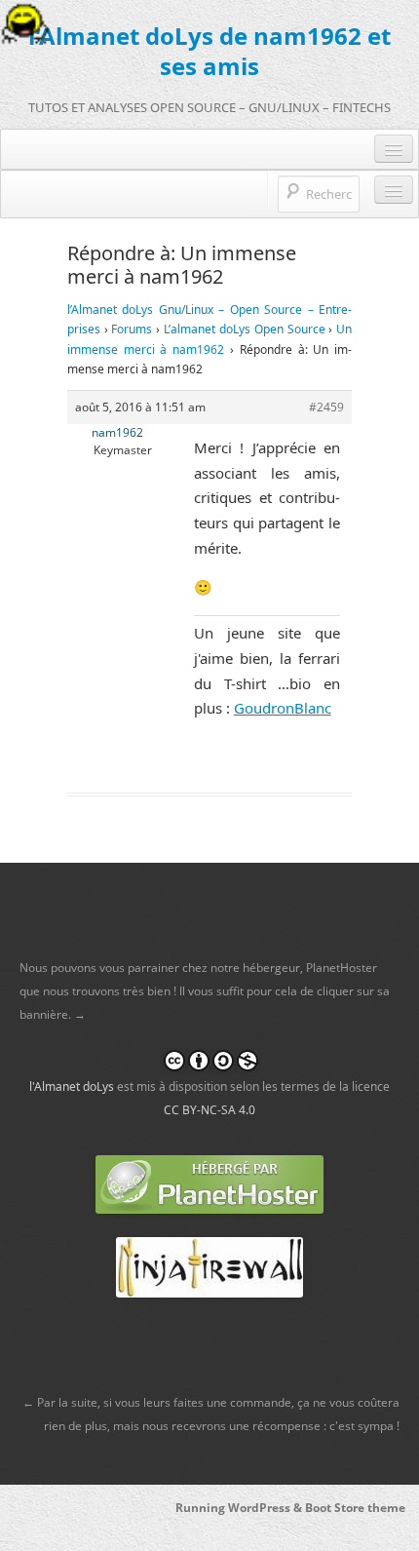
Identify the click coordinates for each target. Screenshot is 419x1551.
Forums (131, 329)
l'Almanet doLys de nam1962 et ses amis (209, 50)
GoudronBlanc (282, 707)
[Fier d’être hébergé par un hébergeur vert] (209, 1183)
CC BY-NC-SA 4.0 (209, 1110)
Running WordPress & (240, 1507)
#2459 (326, 407)
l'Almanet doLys (71, 1086)
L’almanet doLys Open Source (244, 329)
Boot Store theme (355, 1507)
